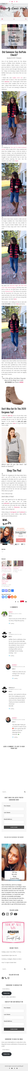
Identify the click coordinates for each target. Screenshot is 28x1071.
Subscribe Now (20, 540)
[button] (21, 529)
